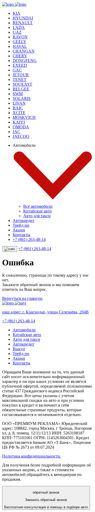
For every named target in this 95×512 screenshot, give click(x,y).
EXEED (20, 65)
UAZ (17, 32)
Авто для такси (37, 216)
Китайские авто (37, 211)
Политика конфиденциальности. (31, 456)
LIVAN (19, 103)
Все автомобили (38, 206)
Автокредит (23, 220)
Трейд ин (21, 225)
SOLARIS (22, 98)
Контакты (21, 234)
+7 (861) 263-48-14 (29, 239)
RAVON (20, 37)
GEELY (19, 41)
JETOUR (21, 75)
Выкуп (19, 349)
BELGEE (21, 89)
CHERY (20, 56)
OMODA (21, 127)
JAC (16, 131)
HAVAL (20, 46)
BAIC (18, 108)
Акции (19, 230)
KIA (16, 13)
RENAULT (23, 23)
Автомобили (24, 330)
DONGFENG (25, 60)
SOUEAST (22, 84)
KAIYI (19, 122)
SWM (18, 94)
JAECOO (21, 136)
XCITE (19, 112)
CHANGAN (24, 51)
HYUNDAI (23, 18)
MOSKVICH (24, 117)
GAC (17, 70)
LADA (19, 27)
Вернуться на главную (22, 298)
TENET (19, 79)
